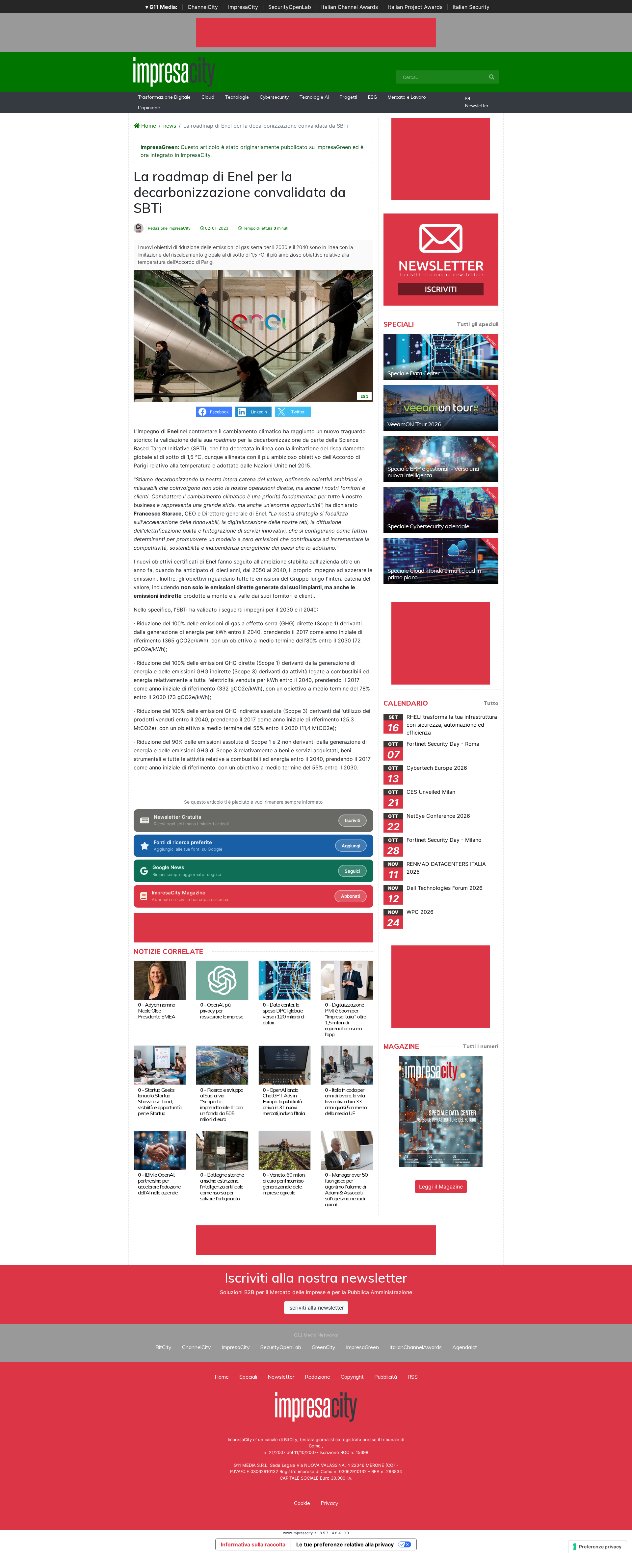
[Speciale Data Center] (440, 357)
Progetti (348, 97)
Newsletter (476, 106)
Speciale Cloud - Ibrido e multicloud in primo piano (434, 574)
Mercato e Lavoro (407, 97)
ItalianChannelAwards (415, 1347)
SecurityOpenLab (289, 7)
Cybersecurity (274, 97)
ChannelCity (203, 7)
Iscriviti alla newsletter (316, 1307)
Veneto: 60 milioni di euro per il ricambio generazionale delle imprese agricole (284, 1183)
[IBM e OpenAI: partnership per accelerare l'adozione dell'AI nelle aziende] (160, 1149)
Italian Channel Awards (349, 7)
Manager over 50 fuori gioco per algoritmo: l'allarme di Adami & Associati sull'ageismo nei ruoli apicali (346, 1189)
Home (148, 125)
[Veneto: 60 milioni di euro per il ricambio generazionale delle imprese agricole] (284, 1149)
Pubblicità (385, 1376)
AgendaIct (464, 1347)
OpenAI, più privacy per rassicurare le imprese (221, 1010)
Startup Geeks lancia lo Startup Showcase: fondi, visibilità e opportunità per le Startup (159, 1102)
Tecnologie (237, 97)
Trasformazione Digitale (164, 97)
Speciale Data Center (413, 373)
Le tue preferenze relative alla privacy (345, 1544)
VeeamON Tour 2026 (414, 424)
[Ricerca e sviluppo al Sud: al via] (222, 1064)
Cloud (207, 97)
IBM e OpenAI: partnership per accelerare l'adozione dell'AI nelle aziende (159, 1183)
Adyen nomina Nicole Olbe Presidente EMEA (156, 1010)
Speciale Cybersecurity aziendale (428, 526)
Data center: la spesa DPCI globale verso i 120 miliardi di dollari (283, 1013)
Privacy (329, 1503)
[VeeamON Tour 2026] (440, 408)
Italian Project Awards (415, 7)
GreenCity (323, 1347)
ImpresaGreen (362, 1347)
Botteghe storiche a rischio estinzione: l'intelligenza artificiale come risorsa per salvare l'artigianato (222, 1186)
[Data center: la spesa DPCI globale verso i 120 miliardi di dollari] (284, 979)
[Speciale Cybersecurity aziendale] (440, 510)
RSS (413, 1376)
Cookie (302, 1503)
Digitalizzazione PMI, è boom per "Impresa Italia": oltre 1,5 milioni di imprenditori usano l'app (345, 1019)
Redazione (317, 1376)
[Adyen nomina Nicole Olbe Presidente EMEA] (160, 979)
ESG (372, 97)
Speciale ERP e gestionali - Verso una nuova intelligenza (433, 472)
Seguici (352, 871)
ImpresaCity (243, 7)
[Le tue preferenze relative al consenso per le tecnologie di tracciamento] (597, 1546)
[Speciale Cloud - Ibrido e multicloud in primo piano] (440, 561)
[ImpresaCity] (174, 71)
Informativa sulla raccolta (253, 1544)
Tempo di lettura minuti (265, 228)
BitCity (163, 1347)
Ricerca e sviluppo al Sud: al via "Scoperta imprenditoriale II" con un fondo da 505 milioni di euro (221, 1105)
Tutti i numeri (480, 1046)
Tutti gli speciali (477, 324)
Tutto (491, 703)
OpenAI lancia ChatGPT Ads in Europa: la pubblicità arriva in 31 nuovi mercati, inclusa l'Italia (284, 1102)
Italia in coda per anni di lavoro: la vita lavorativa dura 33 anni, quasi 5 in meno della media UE (346, 1102)
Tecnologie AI (314, 97)
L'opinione (149, 108)
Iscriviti (352, 820)
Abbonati (350, 896)
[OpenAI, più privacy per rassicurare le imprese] (222, 979)
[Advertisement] (316, 1240)
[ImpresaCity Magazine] (441, 1111)
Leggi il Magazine (441, 1186)
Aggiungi (351, 845)
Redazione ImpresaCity (169, 228)
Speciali (248, 1376)
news (169, 125)
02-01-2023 (216, 228)
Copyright (352, 1376)
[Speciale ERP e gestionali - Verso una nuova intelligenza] (440, 459)
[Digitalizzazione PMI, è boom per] (347, 979)
